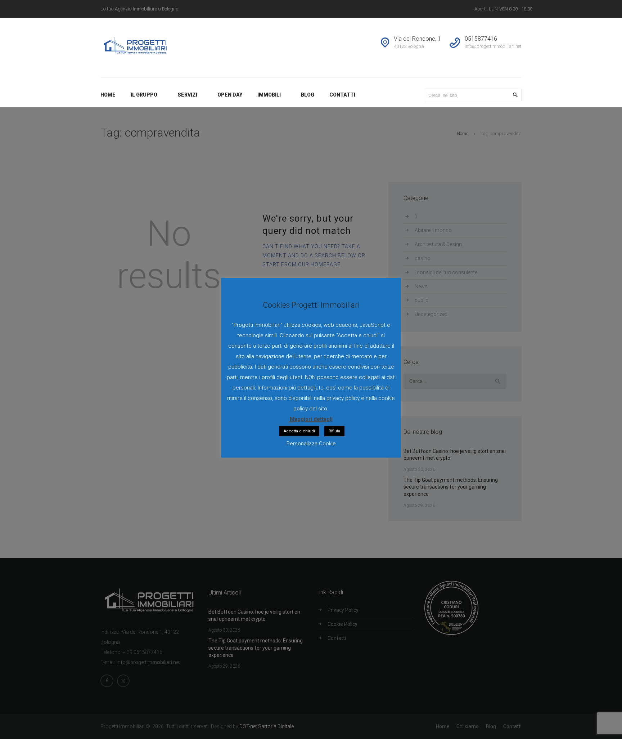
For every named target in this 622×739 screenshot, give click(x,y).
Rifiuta (334, 431)
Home (462, 133)
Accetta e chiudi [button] (299, 431)
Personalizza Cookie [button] (311, 443)
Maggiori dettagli (311, 419)
